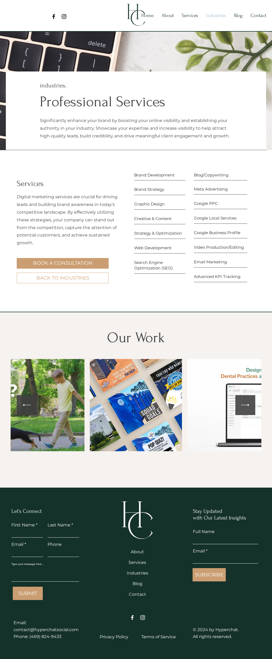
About (137, 551)
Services (137, 562)
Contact (137, 594)
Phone (55, 544)
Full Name (204, 532)
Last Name (59, 525)
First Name (23, 525)
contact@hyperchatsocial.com (46, 629)
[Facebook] (53, 16)
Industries (137, 573)
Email (17, 544)
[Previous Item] (27, 405)
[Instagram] (64, 16)
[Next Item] (245, 405)
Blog (137, 583)
